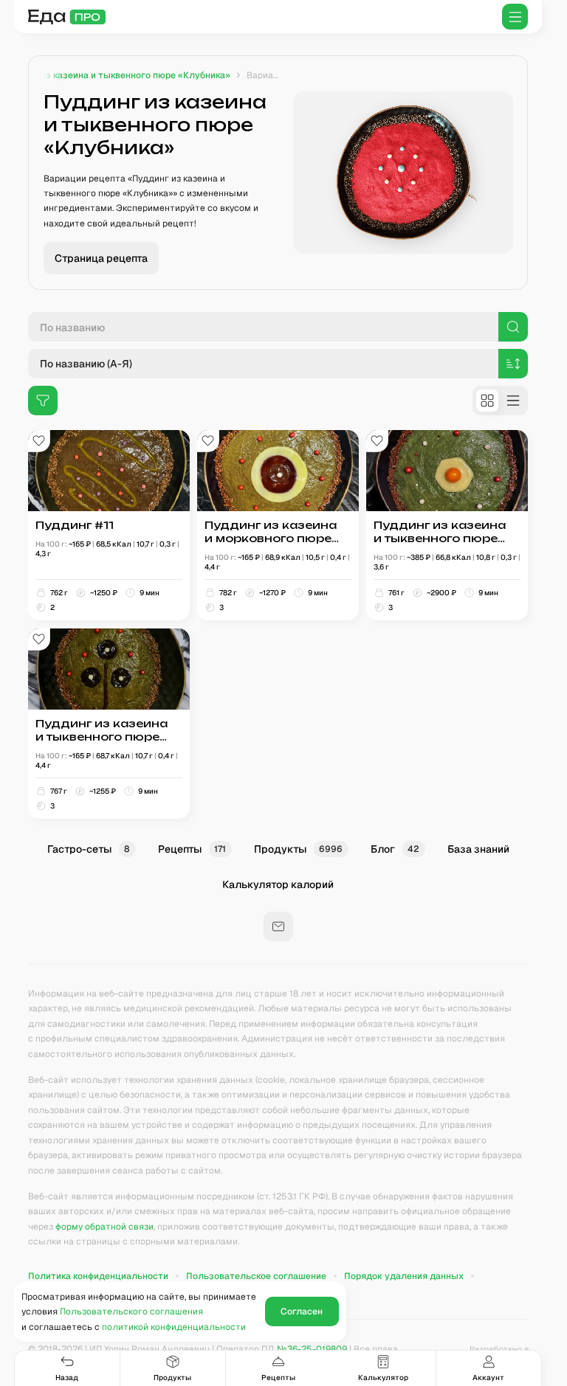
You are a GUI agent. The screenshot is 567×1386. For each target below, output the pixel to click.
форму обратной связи (104, 1227)
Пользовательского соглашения (131, 1311)
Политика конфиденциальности (98, 1276)
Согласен (302, 1311)
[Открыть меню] (515, 17)
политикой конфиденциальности (174, 1327)
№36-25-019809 (312, 1349)
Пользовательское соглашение (256, 1276)
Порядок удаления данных (404, 1276)
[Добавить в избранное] (39, 441)
